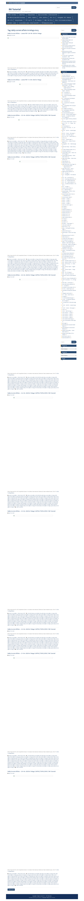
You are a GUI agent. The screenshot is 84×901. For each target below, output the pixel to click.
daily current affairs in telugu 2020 (28, 73)
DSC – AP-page (65, 173)
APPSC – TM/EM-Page (66, 139)
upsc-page (64, 323)
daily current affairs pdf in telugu (40, 75)
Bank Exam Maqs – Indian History (69, 146)
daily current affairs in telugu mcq (48, 108)
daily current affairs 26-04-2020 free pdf (35, 377)
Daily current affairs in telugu (15, 73)
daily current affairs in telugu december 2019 (46, 260)
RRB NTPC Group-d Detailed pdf (68, 278)
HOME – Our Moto (12, 14)
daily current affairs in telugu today (41, 265)
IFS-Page (64, 208)
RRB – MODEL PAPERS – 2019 (68, 262)
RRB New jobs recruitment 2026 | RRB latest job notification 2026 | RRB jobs (69, 62)
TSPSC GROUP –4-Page (67, 317)
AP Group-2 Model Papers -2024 (68, 121)
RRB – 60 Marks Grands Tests (68, 260)
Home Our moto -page (66, 204)
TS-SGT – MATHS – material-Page (69, 305)
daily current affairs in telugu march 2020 (46, 74)
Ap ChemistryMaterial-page (67, 112)
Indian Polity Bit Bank (66, 217)
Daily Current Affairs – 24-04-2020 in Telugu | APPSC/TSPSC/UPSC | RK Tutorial (32, 393)
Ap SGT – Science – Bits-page (68, 133)
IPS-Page (64, 218)
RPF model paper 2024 (66, 256)
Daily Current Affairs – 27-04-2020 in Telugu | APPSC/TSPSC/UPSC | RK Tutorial (31, 157)
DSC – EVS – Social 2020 (67, 177)
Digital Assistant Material (67, 171)
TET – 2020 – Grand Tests (67, 294)
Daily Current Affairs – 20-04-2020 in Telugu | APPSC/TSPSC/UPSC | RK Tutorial (32, 771)
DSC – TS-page (65, 186)
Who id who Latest (66, 336)
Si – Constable (65, 285)
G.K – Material (38, 20)
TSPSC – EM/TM (43, 17)
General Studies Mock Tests (67, 194)
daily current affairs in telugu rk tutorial (23, 147)
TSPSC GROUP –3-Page (67, 315)
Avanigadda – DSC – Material (64, 17)
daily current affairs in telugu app (16, 142)
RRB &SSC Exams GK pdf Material (69, 275)
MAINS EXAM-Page (66, 231)
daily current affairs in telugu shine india (40, 147)
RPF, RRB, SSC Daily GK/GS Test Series (16, 17)
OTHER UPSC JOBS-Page (67, 238)
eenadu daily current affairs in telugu (50, 109)
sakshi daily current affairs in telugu (50, 150)
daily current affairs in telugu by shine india (44, 73)
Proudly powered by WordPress (35, 897)
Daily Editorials (65, 161)
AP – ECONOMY (65, 92)
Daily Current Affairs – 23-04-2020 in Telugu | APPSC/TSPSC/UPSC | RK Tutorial (31, 511)
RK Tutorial (15, 9)
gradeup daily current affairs (13, 111)
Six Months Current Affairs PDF (68, 287)
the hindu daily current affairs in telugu (49, 151)
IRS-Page (64, 220)
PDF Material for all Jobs (47, 23)
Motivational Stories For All (67, 235)
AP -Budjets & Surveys (66, 108)
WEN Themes (52, 897)
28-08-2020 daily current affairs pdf (34, 71)
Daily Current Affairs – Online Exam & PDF (47, 14)
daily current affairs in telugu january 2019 (47, 145)
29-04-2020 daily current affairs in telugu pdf (36, 141)
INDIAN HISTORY (65, 212)
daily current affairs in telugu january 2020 (28, 74)
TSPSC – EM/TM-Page (66, 311)
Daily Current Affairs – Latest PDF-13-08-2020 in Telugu (24, 80)
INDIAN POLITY (65, 214)
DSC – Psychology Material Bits (68, 179)
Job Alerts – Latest (12, 23)
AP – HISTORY (65, 101)
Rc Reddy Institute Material (67, 253)
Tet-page (64, 296)
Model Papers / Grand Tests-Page (69, 232)
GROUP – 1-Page (65, 198)
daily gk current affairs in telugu (19, 149)
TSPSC (63, 309)
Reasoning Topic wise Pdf (67, 254)
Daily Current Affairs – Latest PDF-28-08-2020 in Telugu (25, 33)
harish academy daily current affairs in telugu (16, 150)
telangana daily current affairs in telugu (34, 151)
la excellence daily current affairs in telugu (34, 150)
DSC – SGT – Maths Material (68, 182)
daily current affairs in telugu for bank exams (47, 143)
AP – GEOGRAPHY (65, 94)
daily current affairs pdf (24, 109)
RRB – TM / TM (48, 20)
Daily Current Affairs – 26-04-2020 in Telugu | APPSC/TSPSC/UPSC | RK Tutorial (32, 275)
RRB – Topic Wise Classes (67, 273)
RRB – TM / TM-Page (66, 272)
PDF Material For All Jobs (67, 240)
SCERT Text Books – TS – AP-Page (69, 279)
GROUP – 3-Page (65, 200)
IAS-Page (64, 206)
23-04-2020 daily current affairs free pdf (35, 613)
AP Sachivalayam (65, 126)
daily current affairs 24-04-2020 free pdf (35, 495)
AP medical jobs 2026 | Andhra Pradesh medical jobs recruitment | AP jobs (69, 66)
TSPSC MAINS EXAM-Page (67, 318)
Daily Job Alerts (31, 14)
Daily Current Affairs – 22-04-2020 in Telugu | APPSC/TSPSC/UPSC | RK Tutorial (31, 629)
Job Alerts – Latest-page (67, 223)
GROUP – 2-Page (65, 203)
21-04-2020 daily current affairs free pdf (35, 755)
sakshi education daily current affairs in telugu (28, 111)
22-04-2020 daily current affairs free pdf (35, 637)
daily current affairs (45, 71)
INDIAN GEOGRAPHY (66, 211)
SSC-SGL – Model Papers (67, 288)
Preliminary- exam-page (67, 248)
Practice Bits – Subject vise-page (68, 244)
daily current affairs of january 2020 (26, 75)
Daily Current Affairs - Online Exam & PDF (17, 71)
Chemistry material (66, 151)
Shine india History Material (67, 284)
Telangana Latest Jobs (66, 293)
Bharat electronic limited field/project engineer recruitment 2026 (69, 53)
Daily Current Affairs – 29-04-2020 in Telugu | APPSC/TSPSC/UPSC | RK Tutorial (32, 115)
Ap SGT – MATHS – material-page (69, 130)
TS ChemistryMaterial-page (67, 297)
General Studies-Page (66, 197)
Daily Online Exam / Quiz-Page (68, 164)
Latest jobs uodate (66, 225)
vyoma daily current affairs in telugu (15, 152)
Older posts (11, 889)
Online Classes (65, 236)
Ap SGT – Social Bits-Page (67, 134)
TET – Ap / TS (29, 20)
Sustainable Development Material (69, 290)
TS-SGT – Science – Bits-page (68, 308)
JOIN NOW (23, 3)
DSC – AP (10, 20)
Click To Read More (12, 69)
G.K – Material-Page (66, 189)
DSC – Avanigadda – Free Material (69, 174)
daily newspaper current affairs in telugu (34, 149)
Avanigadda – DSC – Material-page (69, 143)
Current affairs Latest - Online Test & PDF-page (18, 104)
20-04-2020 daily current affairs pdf (34, 873)
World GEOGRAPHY (66, 337)
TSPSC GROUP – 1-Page (67, 312)
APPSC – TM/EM (32, 17)
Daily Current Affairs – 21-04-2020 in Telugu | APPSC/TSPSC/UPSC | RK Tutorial (31, 653)
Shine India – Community (67, 282)
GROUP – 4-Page (65, 201)
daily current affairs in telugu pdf (44, 264)
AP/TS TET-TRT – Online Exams (68, 136)
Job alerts (64, 221)
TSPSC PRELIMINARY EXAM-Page (69, 320)
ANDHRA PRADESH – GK (67, 76)
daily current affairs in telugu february (30, 143)
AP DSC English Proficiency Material (69, 118)
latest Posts (22, 14)
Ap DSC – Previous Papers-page (68, 114)
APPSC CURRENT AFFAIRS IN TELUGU (36, 104)
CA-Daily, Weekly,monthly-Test (68, 149)
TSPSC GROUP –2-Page (67, 314)
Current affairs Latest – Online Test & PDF (28, 23)
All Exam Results (65, 75)
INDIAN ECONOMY (66, 209)
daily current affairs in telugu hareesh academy (48, 107)
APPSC (63, 137)
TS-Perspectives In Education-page (69, 302)
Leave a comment (52, 75)
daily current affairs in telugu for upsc (30, 107)
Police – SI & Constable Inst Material (63, 20)
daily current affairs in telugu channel (48, 142)
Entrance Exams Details (67, 188)
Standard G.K (66, 195)
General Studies (18, 20)
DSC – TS (52, 17)
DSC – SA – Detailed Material (68, 180)
